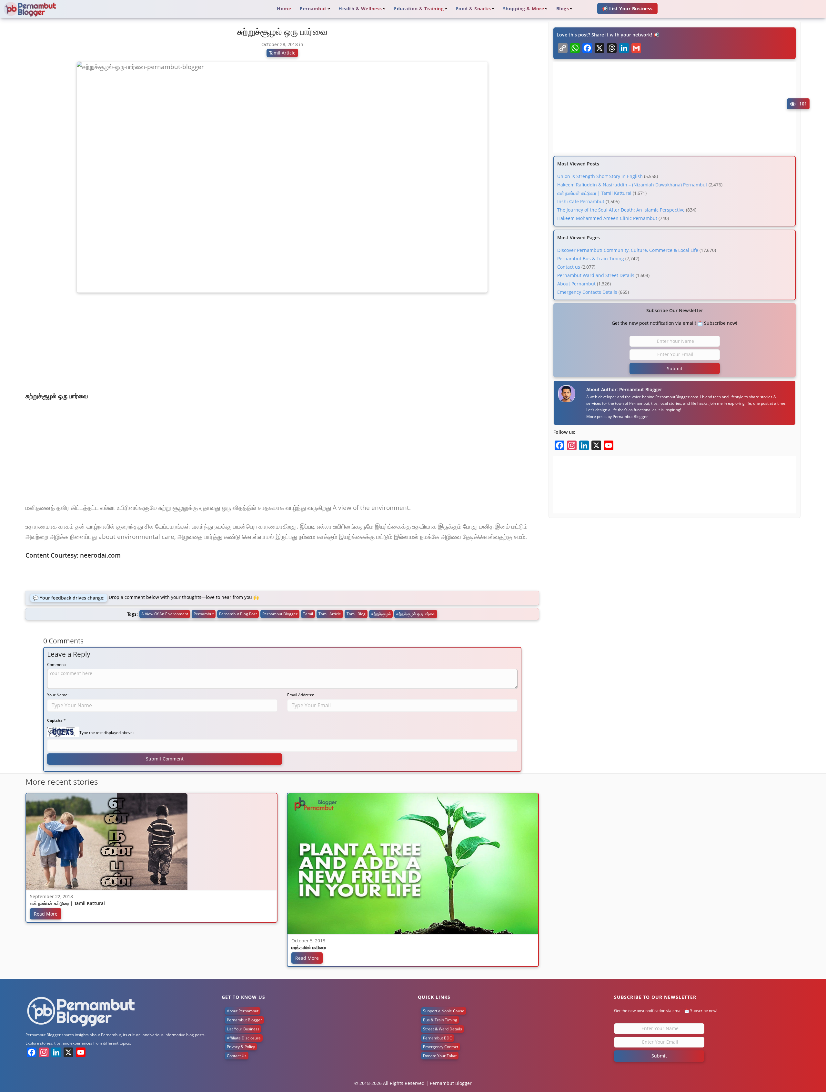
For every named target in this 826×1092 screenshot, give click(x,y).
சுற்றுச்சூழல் (381, 614)
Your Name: (57, 695)
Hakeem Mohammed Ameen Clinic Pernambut (607, 218)
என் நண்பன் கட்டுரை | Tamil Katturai (594, 193)
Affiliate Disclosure (244, 1038)
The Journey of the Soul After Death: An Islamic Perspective (621, 210)
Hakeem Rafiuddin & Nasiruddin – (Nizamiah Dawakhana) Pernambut (632, 185)
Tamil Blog (356, 614)
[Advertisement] (282, 344)
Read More (45, 914)
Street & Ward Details (442, 1029)
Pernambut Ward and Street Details (595, 275)
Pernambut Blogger (630, 416)
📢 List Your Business (627, 8)
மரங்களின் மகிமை (308, 947)
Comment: (56, 664)
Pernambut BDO (437, 1038)
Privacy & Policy (241, 1046)
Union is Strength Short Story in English (600, 176)
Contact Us (237, 1055)
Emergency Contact (440, 1046)
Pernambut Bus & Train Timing (590, 258)
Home (284, 8)
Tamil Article (282, 53)
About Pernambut (576, 284)
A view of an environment (164, 614)
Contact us (568, 267)
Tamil (308, 614)
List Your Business (243, 1029)
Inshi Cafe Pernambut (580, 201)
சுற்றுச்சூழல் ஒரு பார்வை (415, 614)
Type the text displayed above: (106, 732)
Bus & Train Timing (440, 1020)
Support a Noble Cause (443, 1011)
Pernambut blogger (279, 614)
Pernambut (204, 614)
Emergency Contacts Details (587, 292)
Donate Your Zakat (440, 1055)
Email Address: (300, 695)
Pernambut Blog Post (238, 614)
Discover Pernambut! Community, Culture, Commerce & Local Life (627, 250)
